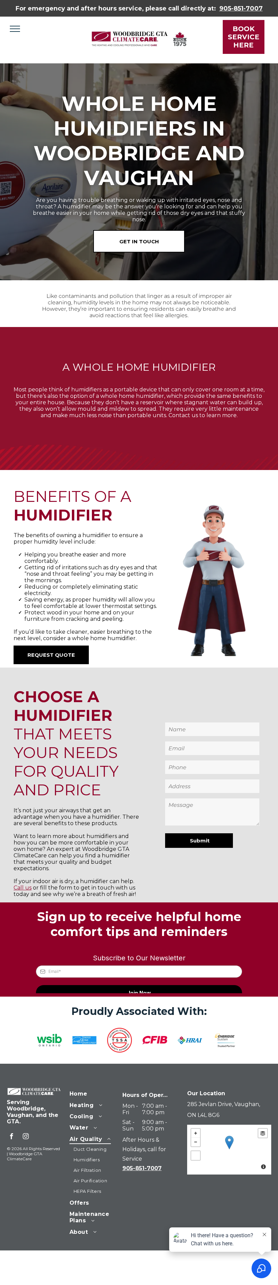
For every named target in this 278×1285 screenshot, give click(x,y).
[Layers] (262, 1133)
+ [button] (195, 1133)
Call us (23, 887)
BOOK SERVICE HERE (243, 37)
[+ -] (229, 1150)
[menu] (15, 29)
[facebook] (11, 1137)
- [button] (195, 1142)
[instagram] (26, 1137)
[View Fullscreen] (195, 1155)
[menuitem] (94, 1093)
